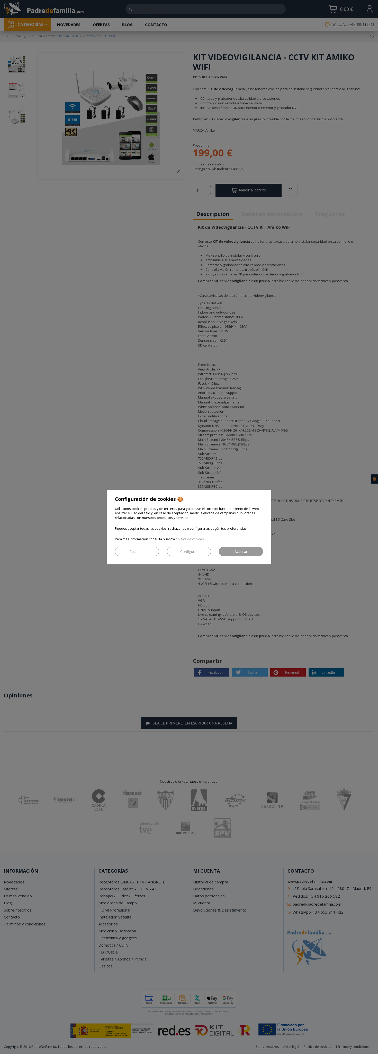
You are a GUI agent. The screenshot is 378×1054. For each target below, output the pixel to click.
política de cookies (190, 539)
